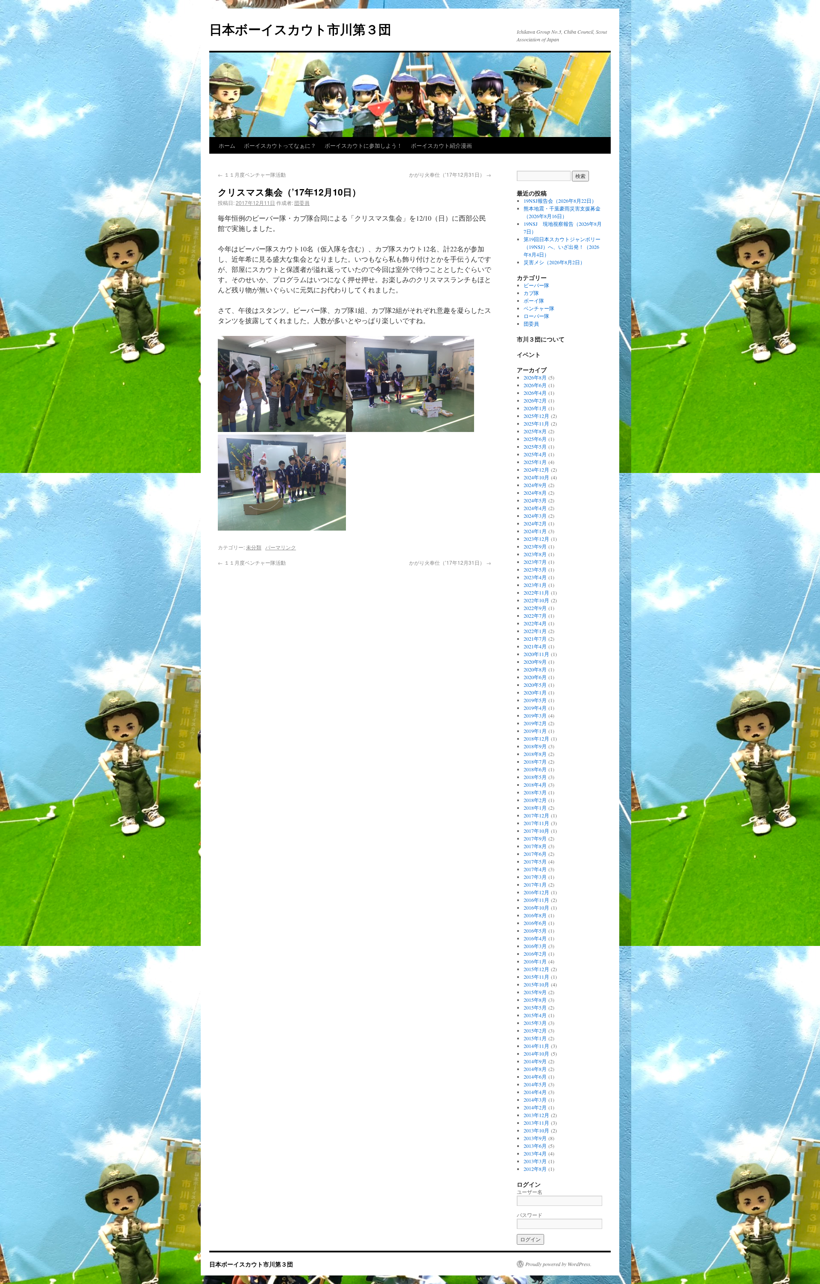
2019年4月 (535, 707)
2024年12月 (536, 469)
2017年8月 (535, 846)
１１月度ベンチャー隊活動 (252, 174)
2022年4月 (535, 623)
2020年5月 (535, 684)
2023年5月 (535, 569)
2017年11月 (536, 823)
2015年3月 (535, 1022)
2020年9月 (535, 661)
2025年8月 (535, 431)
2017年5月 (535, 861)
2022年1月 (535, 630)
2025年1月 (535, 461)
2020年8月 (535, 669)
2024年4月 (535, 508)
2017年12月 (536, 815)
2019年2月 (535, 723)
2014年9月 (535, 1061)
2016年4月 (535, 938)
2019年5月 (535, 700)
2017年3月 (535, 876)
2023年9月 (535, 546)
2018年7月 (535, 761)
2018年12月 (536, 738)
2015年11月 (536, 976)
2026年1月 (535, 408)
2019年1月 (535, 730)
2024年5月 (535, 500)
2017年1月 (535, 884)
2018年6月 (535, 769)
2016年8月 (535, 915)
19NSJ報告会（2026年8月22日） (560, 200)
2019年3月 (535, 715)
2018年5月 (535, 776)
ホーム (227, 145)
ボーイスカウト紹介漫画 (441, 145)
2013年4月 (535, 1153)
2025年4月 (535, 454)
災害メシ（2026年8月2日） (554, 262)
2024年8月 (535, 492)
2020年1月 (535, 692)
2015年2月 (535, 1030)
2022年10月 (536, 600)
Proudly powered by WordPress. (558, 1264)
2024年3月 (535, 515)
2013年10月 (536, 1130)
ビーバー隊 (536, 285)
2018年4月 (535, 784)
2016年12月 (536, 892)
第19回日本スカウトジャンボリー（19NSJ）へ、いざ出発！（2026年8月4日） (562, 247)
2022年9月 (535, 607)
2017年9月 (535, 838)
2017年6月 (535, 853)
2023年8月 (535, 554)
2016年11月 (536, 899)
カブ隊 (531, 292)
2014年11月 (536, 1045)
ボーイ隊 (534, 300)
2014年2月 (535, 1107)
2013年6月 (535, 1145)
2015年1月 (535, 1038)
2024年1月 (535, 531)
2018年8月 (535, 753)
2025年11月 (536, 423)
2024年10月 (536, 477)
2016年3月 (535, 946)
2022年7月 (535, 615)
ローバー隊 (536, 315)
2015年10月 (536, 984)
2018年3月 (535, 792)
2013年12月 (536, 1115)
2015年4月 (535, 1015)
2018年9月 (535, 746)
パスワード (529, 1214)
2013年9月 (535, 1138)
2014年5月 (535, 1084)
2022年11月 (536, 592)
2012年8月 (535, 1168)
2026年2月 (535, 400)
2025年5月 (535, 446)
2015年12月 (536, 969)
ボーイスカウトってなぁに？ (280, 145)
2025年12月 (536, 415)
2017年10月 (536, 830)
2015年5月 (535, 1007)
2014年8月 (535, 1068)
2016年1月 (535, 961)
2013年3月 (535, 1161)
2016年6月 (535, 922)
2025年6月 (535, 438)
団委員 (302, 202)
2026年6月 (535, 385)
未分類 (253, 547)
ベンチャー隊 (539, 308)
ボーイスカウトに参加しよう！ (363, 145)
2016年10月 (536, 907)
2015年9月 (535, 992)
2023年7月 (535, 561)
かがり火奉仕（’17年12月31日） (450, 174)
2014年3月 (535, 1099)
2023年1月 (535, 584)
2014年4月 (535, 1091)
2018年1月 (535, 807)
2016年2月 (535, 953)
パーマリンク (280, 547)
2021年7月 (535, 638)
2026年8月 (535, 377)
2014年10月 (536, 1053)
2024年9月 (535, 485)
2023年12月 (536, 538)
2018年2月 (535, 800)
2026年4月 (535, 392)
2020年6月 (535, 677)
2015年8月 (535, 999)
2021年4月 (535, 646)
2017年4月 (535, 869)
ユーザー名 (529, 1191)
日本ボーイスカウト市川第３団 (300, 29)
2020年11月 (536, 654)
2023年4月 (535, 577)
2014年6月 (535, 1076)
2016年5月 (535, 930)
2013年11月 (536, 1122)
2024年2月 (535, 523)
